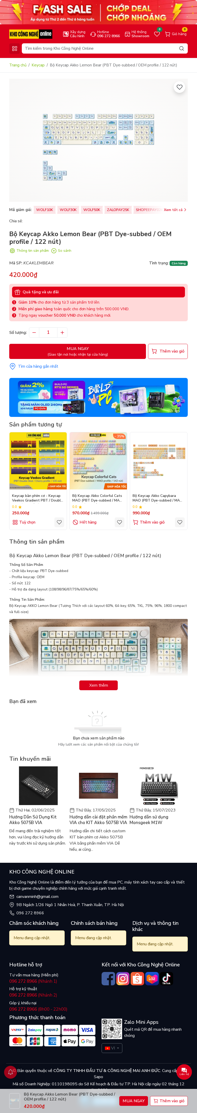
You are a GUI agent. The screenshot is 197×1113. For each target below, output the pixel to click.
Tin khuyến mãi (30, 759)
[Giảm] (34, 332)
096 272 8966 (30, 913)
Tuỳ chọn (27, 522)
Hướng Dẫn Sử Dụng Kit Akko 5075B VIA (33, 820)
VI (113, 1048)
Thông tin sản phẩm (32, 250)
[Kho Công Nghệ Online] (30, 34)
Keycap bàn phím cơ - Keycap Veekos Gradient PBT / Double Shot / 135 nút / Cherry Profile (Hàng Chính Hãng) (37, 499)
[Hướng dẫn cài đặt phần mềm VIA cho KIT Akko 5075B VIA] (99, 785)
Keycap (38, 65)
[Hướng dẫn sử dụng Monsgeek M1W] (159, 785)
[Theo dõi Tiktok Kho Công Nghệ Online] (166, 979)
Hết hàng (88, 522)
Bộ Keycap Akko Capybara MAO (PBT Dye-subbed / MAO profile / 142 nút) (158, 499)
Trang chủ (17, 65)
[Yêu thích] (179, 87)
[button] (180, 480)
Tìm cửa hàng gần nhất (38, 366)
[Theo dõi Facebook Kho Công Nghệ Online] (108, 979)
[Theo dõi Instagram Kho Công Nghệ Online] (123, 979)
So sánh (64, 250)
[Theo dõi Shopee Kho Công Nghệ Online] (137, 979)
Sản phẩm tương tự (35, 424)
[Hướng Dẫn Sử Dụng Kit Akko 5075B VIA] (38, 785)
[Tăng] (62, 332)
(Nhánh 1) (33, 981)
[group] (98, 140)
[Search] (181, 48)
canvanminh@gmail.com (37, 896)
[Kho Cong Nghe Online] (98, 12)
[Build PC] (98, 397)
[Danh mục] (14, 48)
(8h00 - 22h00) (38, 1009)
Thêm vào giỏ (152, 522)
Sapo (98, 1077)
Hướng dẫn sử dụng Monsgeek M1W (149, 820)
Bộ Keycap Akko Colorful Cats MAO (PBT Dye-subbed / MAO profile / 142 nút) (97, 499)
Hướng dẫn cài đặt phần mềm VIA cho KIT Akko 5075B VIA (98, 820)
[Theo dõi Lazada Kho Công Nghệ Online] (152, 979)
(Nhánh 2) (33, 995)
